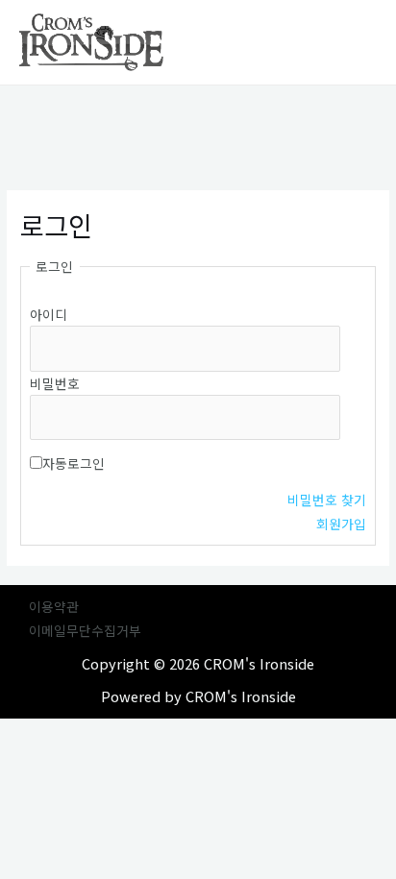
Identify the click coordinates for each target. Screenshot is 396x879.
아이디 (48, 314)
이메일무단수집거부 (85, 630)
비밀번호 (55, 383)
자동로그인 (73, 463)
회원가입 (341, 523)
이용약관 (54, 606)
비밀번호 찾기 (326, 499)
